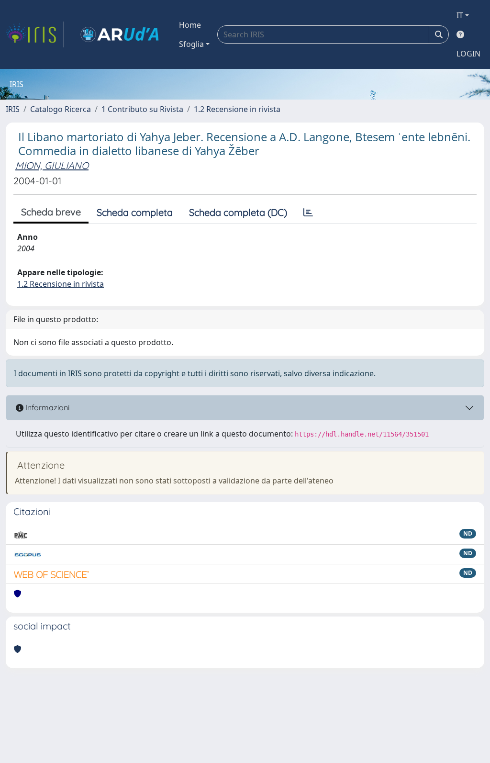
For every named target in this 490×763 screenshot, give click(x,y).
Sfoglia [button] (191, 44)
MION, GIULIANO (52, 165)
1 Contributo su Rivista (142, 109)
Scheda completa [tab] (135, 212)
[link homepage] (35, 34)
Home (190, 25)
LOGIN (468, 53)
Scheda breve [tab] (51, 212)
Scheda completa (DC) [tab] (238, 212)
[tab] (308, 212)
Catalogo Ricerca (60, 109)
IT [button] (460, 15)
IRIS (13, 109)
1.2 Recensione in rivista (237, 109)
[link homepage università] (119, 34)
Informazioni (46, 407)
